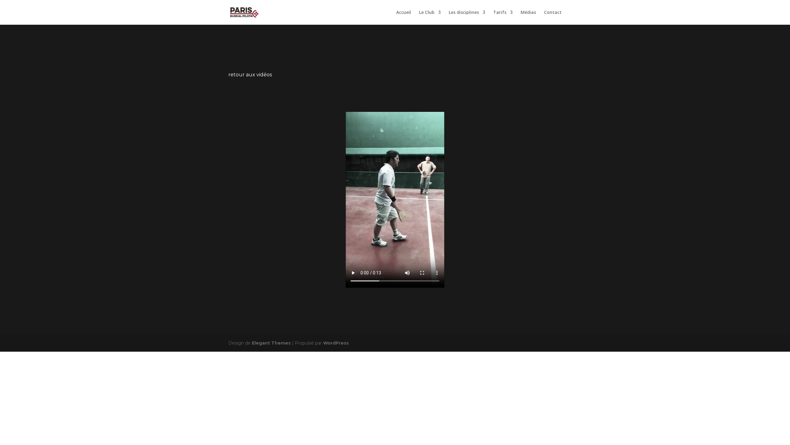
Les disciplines (464, 12)
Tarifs (499, 12)
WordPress (336, 343)
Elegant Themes (271, 343)
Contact (553, 12)
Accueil (403, 12)
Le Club (426, 12)
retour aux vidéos (250, 75)
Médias (528, 12)
